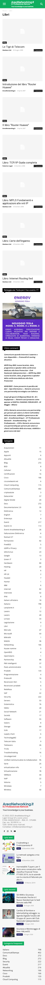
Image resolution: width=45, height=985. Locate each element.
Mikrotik (7, 637)
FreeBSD (7, 544)
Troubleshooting (11, 752)
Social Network (10, 711)
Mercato (7, 630)
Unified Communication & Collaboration (20, 760)
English (7, 515)
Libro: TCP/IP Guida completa (19, 162)
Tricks (6, 749)
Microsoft (8, 633)
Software (7, 719)
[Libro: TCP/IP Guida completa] (22, 147)
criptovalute (9, 492)
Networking (9, 645)
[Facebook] (4, 831)
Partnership (9, 659)
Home (4, 11)
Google (7, 555)
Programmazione (11, 674)
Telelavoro (8, 745)
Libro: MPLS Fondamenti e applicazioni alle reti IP (17, 202)
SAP (5, 693)
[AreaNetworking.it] (22, 4)
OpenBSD (8, 652)
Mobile (7, 641)
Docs (4, 80)
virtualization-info (11, 767)
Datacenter (8, 496)
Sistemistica (9, 704)
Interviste (8, 593)
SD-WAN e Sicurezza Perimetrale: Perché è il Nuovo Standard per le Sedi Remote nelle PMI (28, 898)
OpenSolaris (9, 656)
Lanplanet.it (9, 607)
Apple (6, 451)
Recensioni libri (10, 682)
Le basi (7, 619)
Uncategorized (10, 756)
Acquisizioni (9, 448)
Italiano (7, 604)
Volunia (7, 782)
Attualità (7, 459)
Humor (7, 581)
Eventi (6, 522)
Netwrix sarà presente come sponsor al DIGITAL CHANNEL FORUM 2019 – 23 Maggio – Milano (22, 402)
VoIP (6, 778)
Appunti (7, 455)
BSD (5, 466)
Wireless (7, 789)
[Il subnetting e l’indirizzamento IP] (8, 846)
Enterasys (8, 518)
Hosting (7, 567)
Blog (4, 42)
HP (5, 570)
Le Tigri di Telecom (13, 46)
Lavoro (7, 611)
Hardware (8, 563)
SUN (6, 730)
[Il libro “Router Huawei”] (22, 109)
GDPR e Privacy (10, 548)
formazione (9, 541)
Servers (7, 700)
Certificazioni (9, 474)
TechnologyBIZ (10, 737)
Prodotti (7, 671)
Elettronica (8, 511)
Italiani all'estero (11, 600)
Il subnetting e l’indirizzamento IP (24, 844)
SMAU (6, 708)
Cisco (6, 477)
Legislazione (9, 622)
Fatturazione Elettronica (14, 533)
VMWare (7, 775)
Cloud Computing (11, 485)
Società (7, 715)
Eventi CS (8, 526)
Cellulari (7, 470)
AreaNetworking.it (8, 91)
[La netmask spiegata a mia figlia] (8, 858)
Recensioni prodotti (12, 685)
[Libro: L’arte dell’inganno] (22, 225)
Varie (6, 763)
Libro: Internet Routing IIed (17, 278)
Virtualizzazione (10, 771)
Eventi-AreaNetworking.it (14, 529)
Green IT (7, 559)
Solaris (7, 723)
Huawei (7, 578)
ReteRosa (8, 689)
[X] (11, 831)
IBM (5, 585)
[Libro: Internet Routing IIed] (22, 263)
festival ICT (8, 537)
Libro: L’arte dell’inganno (16, 240)
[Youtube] (14, 831)
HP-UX (6, 574)
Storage (7, 726)
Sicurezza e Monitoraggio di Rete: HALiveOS (28, 930)
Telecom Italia (10, 741)
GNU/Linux (8, 552)
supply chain (9, 734)
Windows (8, 786)
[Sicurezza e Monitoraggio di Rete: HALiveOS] (8, 932)
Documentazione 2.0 (12, 507)
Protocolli (8, 678)
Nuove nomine (10, 648)
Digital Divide (9, 500)
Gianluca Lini (6, 50)
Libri (6, 626)
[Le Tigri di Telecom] (22, 31)
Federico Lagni (7, 166)
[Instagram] (8, 831)
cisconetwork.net (11, 481)
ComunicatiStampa (12, 489)
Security (7, 697)
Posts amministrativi (12, 667)
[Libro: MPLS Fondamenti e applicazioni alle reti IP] (22, 184)
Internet (7, 589)
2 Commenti (38, 207)
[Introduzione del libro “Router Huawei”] (22, 68)
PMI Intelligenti (10, 663)
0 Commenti (38, 50)
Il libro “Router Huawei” (15, 125)
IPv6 (5, 596)
